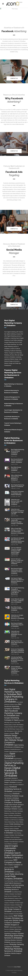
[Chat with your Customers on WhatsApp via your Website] (7, 632)
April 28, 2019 (14, 525)
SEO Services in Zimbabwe (11, 869)
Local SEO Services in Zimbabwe (16, 820)
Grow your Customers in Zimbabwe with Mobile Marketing (17, 493)
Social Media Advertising (14, 874)
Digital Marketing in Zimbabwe (9, 756)
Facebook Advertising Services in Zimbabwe (12, 789)
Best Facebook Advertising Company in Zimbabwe (12, 706)
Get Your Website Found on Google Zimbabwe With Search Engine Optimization (16, 551)
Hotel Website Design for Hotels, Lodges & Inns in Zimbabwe (17, 600)
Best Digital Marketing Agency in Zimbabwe (13, 692)
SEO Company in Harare (12, 861)
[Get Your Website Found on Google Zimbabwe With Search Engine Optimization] (7, 548)
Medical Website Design (10, 822)
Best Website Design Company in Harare (12, 736)
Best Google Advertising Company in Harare (12, 718)
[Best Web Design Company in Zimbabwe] (7, 467)
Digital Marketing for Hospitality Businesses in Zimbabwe (13, 749)
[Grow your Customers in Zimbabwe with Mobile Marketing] (7, 492)
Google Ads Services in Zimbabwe (13, 797)
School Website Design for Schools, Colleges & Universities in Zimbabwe (17, 670)
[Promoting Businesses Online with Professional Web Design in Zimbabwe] (7, 519)
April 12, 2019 (14, 596)
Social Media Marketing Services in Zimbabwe (12, 889)
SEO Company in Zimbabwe (12, 865)
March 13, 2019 (15, 675)
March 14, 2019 (15, 646)
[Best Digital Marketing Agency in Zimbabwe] (7, 486)
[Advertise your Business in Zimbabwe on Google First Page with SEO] (7, 509)
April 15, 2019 (14, 556)
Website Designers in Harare (11, 925)
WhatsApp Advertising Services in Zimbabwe (13, 937)
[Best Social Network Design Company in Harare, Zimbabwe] (7, 460)
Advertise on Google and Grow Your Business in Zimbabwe (17, 616)
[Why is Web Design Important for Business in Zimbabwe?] (7, 476)
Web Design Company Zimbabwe (13, 917)
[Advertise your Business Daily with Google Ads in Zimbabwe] (7, 502)
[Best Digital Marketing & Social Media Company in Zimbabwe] (7, 450)
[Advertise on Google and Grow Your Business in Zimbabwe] (7, 616)
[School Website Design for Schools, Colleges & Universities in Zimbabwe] (7, 667)
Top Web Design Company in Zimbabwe (12, 909)
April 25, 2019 (14, 535)
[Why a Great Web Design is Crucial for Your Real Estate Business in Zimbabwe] (7, 529)
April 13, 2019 (14, 575)
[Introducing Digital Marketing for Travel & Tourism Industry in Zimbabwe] (7, 658)
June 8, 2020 (14, 464)
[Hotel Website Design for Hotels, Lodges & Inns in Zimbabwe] (7, 600)
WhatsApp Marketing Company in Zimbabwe (14, 945)
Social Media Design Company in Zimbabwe (14, 881)
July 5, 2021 (14, 456)
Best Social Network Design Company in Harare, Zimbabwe (17, 460)
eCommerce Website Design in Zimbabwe (13, 781)
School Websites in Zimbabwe (11, 844)
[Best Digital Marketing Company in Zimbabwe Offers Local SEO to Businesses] (7, 588)
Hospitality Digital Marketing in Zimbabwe (12, 808)
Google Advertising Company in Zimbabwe (13, 801)
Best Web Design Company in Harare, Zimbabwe (17, 608)
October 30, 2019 (15, 497)
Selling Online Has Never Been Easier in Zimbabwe (17, 642)
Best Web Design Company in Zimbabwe (16, 469)
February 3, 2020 (15, 472)
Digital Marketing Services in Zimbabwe (12, 771)
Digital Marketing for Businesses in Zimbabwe (14, 746)
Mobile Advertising (14, 824)
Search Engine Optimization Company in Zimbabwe (11, 849)
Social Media (17, 872)
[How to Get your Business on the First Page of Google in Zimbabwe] (7, 559)
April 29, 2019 (14, 516)
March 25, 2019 (15, 638)
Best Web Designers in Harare (11, 731)
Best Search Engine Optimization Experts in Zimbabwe (17, 625)
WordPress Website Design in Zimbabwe (12, 954)
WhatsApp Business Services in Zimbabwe (13, 941)
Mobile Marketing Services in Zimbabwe (13, 831)
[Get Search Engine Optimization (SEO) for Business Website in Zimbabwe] (7, 578)
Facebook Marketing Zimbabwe (11, 794)
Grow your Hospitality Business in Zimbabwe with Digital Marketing (17, 650)
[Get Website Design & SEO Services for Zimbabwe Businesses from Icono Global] (7, 539)
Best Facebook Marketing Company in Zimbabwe (13, 713)
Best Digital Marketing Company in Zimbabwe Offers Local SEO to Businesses (17, 591)
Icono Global (17, 967)
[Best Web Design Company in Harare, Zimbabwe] (7, 607)
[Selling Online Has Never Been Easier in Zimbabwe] (7, 641)
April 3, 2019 (14, 604)
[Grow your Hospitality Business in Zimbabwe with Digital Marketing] (7, 649)
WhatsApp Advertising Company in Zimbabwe (14, 932)
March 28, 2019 (15, 620)
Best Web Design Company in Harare (16, 729)
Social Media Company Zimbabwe (13, 877)
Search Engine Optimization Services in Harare (13, 855)
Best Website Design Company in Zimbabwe (13, 742)
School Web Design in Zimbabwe (16, 842)
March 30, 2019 (15, 612)
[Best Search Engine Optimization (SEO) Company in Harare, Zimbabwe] (7, 569)
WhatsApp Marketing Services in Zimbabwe (13, 950)
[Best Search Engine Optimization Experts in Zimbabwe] (7, 624)
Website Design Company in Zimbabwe (13, 921)
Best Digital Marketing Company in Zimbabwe (13, 698)
